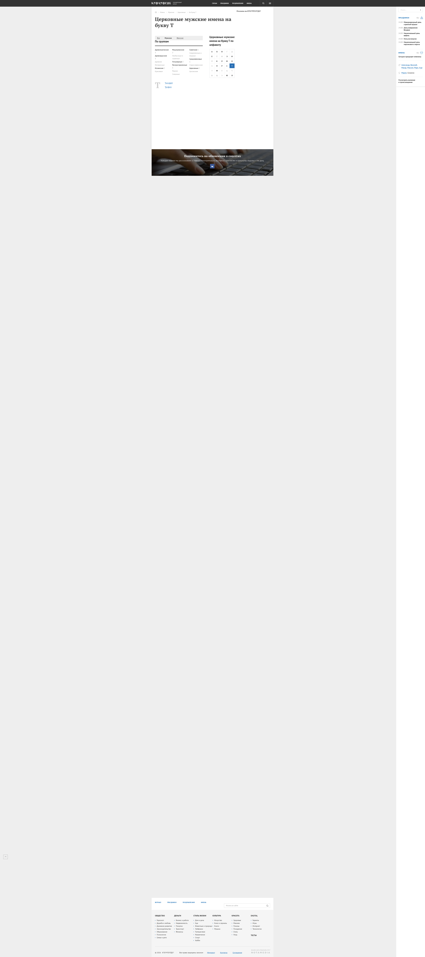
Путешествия (200, 932)
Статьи (214, 3)
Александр (405, 65)
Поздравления (237, 3)
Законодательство (164, 929)
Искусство (218, 920)
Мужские (171, 12)
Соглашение (237, 953)
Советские (194, 50)
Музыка (217, 929)
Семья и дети (162, 937)
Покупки (179, 926)
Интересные (159, 65)
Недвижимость (181, 923)
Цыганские (193, 71)
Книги (216, 926)
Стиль (235, 932)
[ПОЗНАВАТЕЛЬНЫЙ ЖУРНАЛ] (160, 4)
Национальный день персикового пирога (412, 43)
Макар (404, 68)
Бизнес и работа (182, 920)
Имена (162, 12)
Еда (196, 923)
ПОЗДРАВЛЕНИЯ (189, 902)
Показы (236, 926)
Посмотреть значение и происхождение (406, 81)
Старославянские (196, 65)
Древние (158, 62)
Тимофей (169, 83)
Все (158, 38)
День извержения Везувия (410, 29)
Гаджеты (256, 920)
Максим (410, 68)
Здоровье (237, 920)
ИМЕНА (203, 902)
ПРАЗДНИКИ (172, 902)
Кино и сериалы (220, 923)
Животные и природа (203, 926)
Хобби (197, 940)
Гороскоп (160, 920)
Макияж (236, 923)
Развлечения (200, 935)
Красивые (159, 71)
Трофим (168, 87)
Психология (161, 935)
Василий (414, 65)
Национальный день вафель (412, 34)
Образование (162, 932)
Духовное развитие (164, 926)
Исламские (160, 68)
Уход (235, 935)
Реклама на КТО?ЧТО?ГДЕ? (249, 11)
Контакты (223, 953)
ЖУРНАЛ (158, 902)
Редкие (175, 71)
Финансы (179, 932)
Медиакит (211, 953)
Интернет (256, 926)
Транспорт (180, 929)
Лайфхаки (199, 929)
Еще (420, 68)
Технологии (257, 929)
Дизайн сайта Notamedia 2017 (260, 950)
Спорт (197, 937)
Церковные (181, 12)
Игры (255, 923)
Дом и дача (199, 920)
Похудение (237, 929)
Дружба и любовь (164, 923)
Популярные (178, 62)
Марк (416, 68)
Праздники (224, 3)
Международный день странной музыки (412, 23)
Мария (404, 73)
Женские (180, 38)
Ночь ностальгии (410, 39)
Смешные (176, 74)
